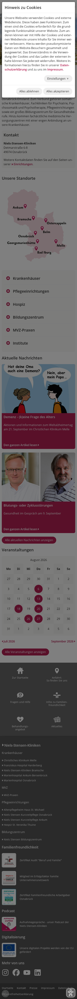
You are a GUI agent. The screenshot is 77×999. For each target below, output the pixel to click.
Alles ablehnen (29, 91)
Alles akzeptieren (57, 91)
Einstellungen (56, 79)
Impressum (55, 69)
